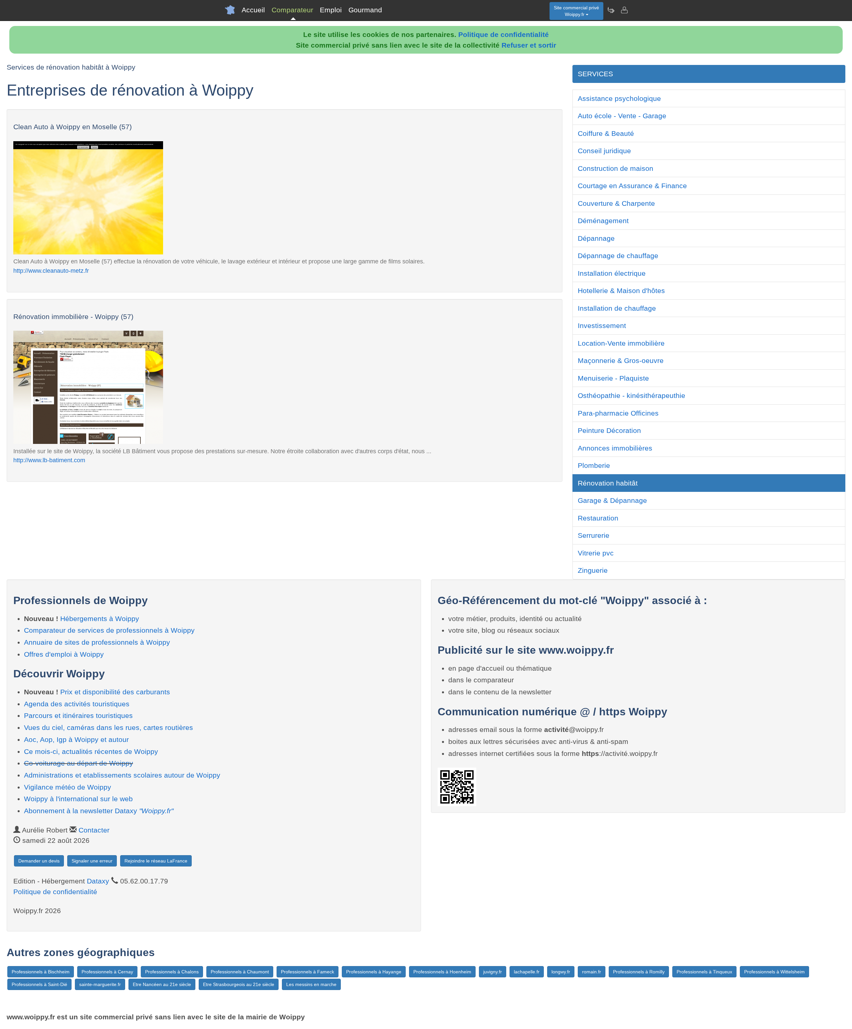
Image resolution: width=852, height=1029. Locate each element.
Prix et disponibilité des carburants (115, 692)
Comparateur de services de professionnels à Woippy (109, 630)
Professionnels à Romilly (639, 971)
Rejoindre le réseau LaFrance (155, 860)
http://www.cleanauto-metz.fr (51, 270)
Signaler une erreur (92, 860)
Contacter (94, 830)
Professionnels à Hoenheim (442, 971)
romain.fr (591, 971)
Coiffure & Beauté (606, 133)
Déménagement (603, 220)
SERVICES (595, 74)
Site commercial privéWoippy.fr (576, 11)
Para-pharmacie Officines (618, 413)
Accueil (253, 10)
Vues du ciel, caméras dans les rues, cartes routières (108, 727)
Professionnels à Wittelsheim (774, 971)
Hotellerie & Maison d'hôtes (621, 290)
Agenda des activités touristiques (76, 704)
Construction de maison (615, 168)
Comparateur (292, 10)
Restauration (598, 518)
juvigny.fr (492, 971)
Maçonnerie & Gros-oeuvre (621, 360)
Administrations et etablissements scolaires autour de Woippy (122, 775)
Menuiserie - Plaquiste (613, 378)
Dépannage (596, 238)
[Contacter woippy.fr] (624, 10)
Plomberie (594, 465)
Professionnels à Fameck (307, 971)
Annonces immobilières (615, 448)
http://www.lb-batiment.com (49, 460)
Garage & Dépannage (612, 500)
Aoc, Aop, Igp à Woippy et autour (76, 739)
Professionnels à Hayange (373, 971)
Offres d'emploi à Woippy (64, 654)
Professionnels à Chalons (172, 971)
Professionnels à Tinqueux (704, 971)
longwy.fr (560, 971)
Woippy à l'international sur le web (78, 799)
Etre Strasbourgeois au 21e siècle (238, 984)
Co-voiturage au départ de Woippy (78, 763)
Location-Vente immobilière (621, 343)
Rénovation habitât (608, 483)
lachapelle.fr (526, 971)
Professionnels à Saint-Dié (39, 984)
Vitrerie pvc (596, 553)
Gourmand (365, 10)
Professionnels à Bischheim (41, 971)
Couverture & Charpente (616, 203)
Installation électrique (612, 273)
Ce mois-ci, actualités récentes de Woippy (91, 751)
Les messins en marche (311, 984)
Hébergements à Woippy (99, 618)
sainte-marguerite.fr (100, 984)
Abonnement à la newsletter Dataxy (98, 811)
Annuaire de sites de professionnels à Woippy (97, 642)
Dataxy (98, 881)
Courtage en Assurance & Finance (632, 185)
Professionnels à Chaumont (240, 971)
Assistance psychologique (619, 98)
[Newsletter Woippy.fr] (610, 10)
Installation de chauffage (617, 308)
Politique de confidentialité (503, 34)
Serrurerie (593, 535)
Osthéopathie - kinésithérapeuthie (631, 395)
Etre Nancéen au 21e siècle (162, 984)
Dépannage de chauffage (618, 255)
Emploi (331, 10)
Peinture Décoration (609, 430)
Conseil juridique (604, 151)
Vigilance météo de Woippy (67, 787)
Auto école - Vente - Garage (622, 116)
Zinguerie (593, 570)
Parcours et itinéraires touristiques (78, 715)
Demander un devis (39, 860)
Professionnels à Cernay (107, 971)
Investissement (602, 325)
